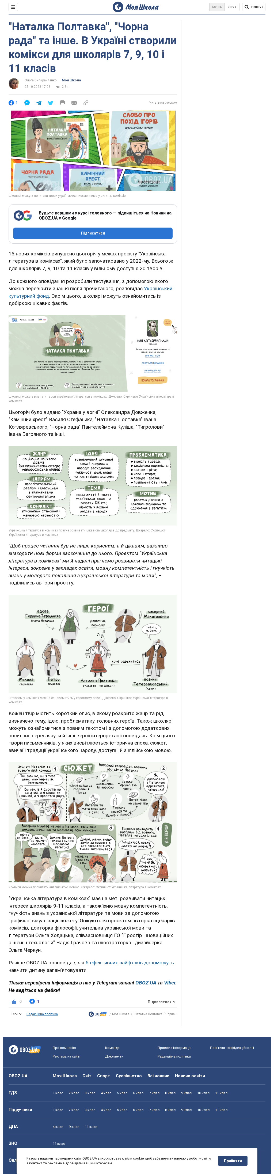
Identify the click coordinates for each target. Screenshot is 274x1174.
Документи (114, 1056)
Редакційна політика (42, 1014)
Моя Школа (71, 80)
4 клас (106, 1093)
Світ (87, 1075)
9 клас (186, 1093)
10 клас (203, 1093)
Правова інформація (174, 1048)
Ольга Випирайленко (40, 80)
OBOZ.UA (18, 1075)
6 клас (138, 1093)
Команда (112, 1048)
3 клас (90, 1093)
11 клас (221, 1093)
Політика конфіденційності (232, 1048)
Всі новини (158, 1075)
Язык (232, 7)
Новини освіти (190, 1075)
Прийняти (233, 1161)
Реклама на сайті (66, 1056)
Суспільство (129, 1075)
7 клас (154, 1093)
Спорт (103, 1075)
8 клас (170, 1093)
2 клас (74, 1093)
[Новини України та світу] (98, 1015)
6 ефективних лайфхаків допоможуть (130, 963)
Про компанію (64, 1048)
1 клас (58, 1093)
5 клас (122, 1093)
